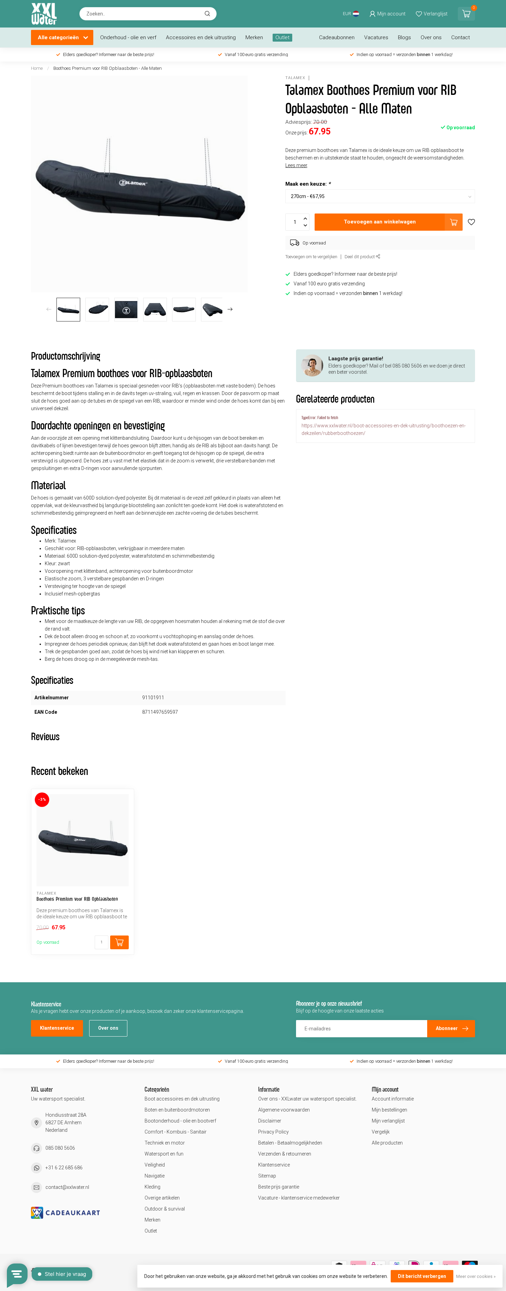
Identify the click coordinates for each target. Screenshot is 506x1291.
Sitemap (267, 1176)
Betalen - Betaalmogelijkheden (290, 1143)
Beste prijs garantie (278, 1187)
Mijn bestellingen (389, 1110)
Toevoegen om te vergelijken (311, 256)
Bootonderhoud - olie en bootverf (180, 1121)
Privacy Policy (273, 1132)
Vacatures (376, 37)
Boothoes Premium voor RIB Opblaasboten (77, 899)
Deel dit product (360, 256)
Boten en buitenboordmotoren (177, 1110)
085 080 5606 (60, 1148)
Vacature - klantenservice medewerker (299, 1198)
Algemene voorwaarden (284, 1110)
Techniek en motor (165, 1143)
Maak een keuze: (307, 184)
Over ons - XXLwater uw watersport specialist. (307, 1099)
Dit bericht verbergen (422, 1276)
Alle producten (387, 1143)
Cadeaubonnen (337, 37)
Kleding (152, 1187)
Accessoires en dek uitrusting (201, 37)
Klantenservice (57, 1028)
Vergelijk (381, 1132)
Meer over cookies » (476, 1276)
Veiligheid (155, 1165)
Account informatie (393, 1099)
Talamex (295, 78)
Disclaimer (269, 1121)
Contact (460, 37)
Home (37, 68)
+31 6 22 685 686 (64, 1167)
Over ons (431, 37)
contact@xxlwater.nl (67, 1187)
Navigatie (155, 1176)
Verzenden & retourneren (284, 1154)
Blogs (404, 37)
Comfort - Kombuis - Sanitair (176, 1132)
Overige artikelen (162, 1198)
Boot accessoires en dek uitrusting (182, 1099)
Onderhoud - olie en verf (128, 37)
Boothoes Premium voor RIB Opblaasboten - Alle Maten (107, 68)
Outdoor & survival (165, 1209)
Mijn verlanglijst (388, 1121)
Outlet (282, 37)
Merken (254, 37)
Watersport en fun (164, 1154)
